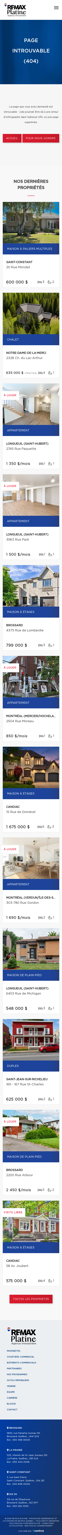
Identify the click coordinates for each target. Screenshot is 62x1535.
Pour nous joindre (41, 138)
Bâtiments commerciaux (21, 1363)
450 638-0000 (21, 1484)
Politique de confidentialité (24, 1523)
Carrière (12, 1398)
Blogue (11, 1404)
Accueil (12, 138)
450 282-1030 (20, 1506)
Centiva (38, 1531)
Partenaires (14, 1369)
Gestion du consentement (38, 1526)
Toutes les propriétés (31, 1299)
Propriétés (13, 1351)
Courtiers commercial (20, 1357)
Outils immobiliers (18, 1380)
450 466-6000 (21, 1440)
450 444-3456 (20, 1462)
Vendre (11, 1386)
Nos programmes (17, 1374)
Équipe (11, 1392)
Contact (12, 1410)
